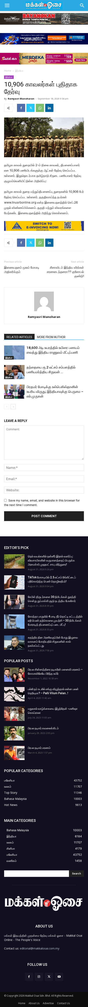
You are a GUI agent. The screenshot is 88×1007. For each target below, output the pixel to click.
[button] (7, 5)
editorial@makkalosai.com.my (39, 948)
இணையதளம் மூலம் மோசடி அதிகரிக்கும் (21, 270)
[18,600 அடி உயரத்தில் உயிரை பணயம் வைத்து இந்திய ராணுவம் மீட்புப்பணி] (14, 352)
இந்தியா (19, 70)
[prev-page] (6, 406)
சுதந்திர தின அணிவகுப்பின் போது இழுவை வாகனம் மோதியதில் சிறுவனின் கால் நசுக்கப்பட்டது (53, 641)
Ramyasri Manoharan (21, 98)
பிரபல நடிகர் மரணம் (39, 747)
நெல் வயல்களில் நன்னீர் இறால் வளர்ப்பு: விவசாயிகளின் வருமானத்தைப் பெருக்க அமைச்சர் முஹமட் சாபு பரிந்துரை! (51, 560)
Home (7, 70)
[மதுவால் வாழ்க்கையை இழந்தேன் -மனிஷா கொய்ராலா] (14, 714)
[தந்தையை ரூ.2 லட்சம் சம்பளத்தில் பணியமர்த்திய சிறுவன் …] (14, 372)
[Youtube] (59, 977)
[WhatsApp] (40, 108)
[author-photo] (44, 311)
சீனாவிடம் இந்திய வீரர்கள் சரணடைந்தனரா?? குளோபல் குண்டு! (65, 272)
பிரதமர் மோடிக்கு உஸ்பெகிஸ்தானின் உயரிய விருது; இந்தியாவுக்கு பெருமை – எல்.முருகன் (55, 391)
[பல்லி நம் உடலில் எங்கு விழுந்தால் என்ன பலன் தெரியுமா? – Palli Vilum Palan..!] (14, 694)
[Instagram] (39, 977)
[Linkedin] (49, 108)
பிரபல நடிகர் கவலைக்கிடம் (43, 728)
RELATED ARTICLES (19, 337)
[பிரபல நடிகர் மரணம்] (14, 753)
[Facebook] (21, 108)
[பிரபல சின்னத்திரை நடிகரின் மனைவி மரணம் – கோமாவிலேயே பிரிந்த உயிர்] (14, 674)
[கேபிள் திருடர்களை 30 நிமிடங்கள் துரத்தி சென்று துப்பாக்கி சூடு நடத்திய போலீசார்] (14, 602)
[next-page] (13, 406)
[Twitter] (30, 108)
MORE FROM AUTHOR (51, 337)
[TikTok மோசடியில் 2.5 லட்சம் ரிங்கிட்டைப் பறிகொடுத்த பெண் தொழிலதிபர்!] (14, 582)
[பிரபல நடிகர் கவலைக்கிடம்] (14, 733)
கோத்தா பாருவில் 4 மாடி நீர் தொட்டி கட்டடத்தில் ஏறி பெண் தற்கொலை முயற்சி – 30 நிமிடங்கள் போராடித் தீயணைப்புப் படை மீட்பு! (55, 620)
